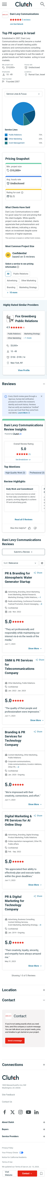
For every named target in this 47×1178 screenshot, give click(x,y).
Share (39, 573)
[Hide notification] (41, 396)
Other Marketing (15, 139)
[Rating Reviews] (15, 19)
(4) (24, 327)
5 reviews (26, 19)
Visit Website (8, 1173)
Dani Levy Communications (24, 14)
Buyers (5, 1129)
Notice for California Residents (14, 1157)
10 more (13, 292)
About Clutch (8, 1122)
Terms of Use (7, 1162)
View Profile (24, 370)
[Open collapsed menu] (4, 4)
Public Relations (15, 135)
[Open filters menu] (42, 563)
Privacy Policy (7, 1148)
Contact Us (7, 1102)
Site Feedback (8, 1094)
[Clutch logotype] (23, 4)
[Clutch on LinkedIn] (36, 1112)
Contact (25, 1173)
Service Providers (10, 1136)
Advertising (12, 280)
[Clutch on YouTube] (28, 1112)
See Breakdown (22, 460)
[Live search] (42, 4)
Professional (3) (37, 472)
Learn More (23, 413)
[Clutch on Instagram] (20, 1112)
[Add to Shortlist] (41, 1173)
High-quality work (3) (15, 472)
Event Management (17, 143)
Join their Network (16, 24)
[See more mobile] (35, 648)
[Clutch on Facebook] (4, 1112)
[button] (20, 563)
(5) (29, 454)
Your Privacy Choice (10, 1153)
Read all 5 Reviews (23, 519)
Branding (11, 287)
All (8, 274)
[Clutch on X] (12, 1112)
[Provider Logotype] (5, 15)
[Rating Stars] (16, 327)
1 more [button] (28, 338)
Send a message (15, 1041)
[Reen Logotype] (10, 318)
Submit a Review (22, 552)
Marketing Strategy (28, 287)
